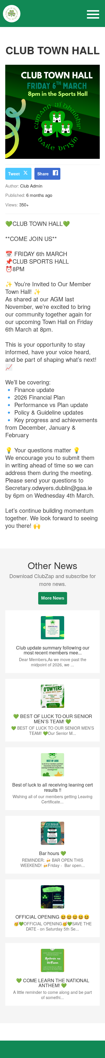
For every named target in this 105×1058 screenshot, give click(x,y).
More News (52, 597)
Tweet (14, 174)
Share (43, 174)
